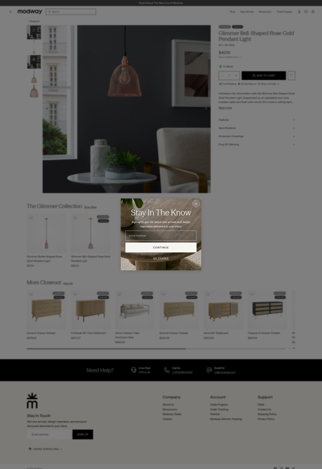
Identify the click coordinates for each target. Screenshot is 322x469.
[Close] (196, 204)
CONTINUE (161, 247)
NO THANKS (161, 258)
